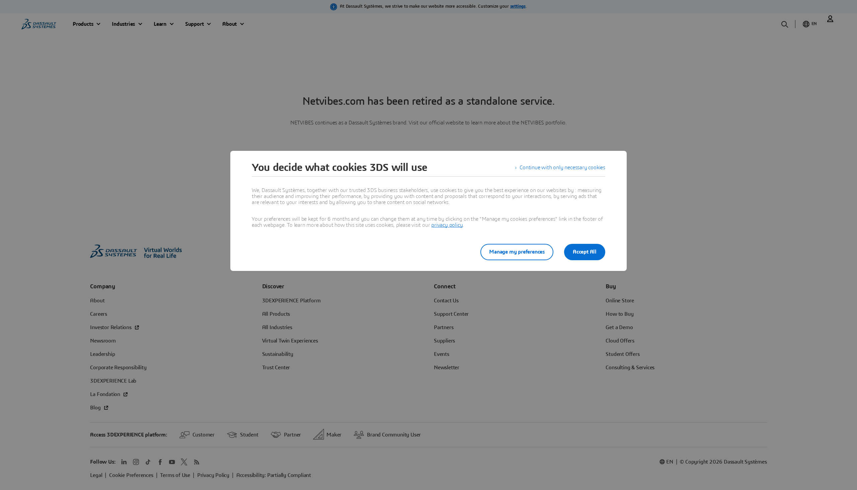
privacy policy (447, 225)
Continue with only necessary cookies (562, 167)
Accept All (585, 252)
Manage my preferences (517, 252)
